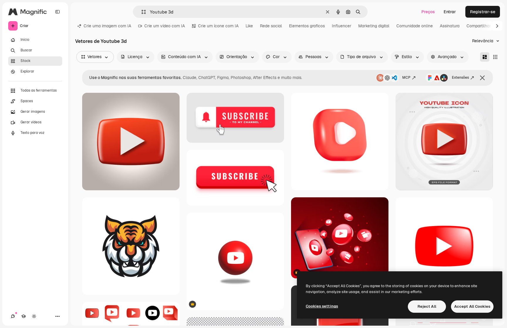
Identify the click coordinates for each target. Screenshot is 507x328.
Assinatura (449, 25)
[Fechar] (482, 77)
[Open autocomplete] (141, 12)
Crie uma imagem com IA (107, 25)
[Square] (495, 57)
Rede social (271, 25)
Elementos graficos (307, 25)
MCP (406, 77)
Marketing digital (373, 25)
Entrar (450, 11)
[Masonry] (484, 57)
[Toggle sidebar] (57, 11)
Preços (428, 11)
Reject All (427, 306)
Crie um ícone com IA (218, 25)
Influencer (341, 25)
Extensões (460, 77)
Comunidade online (414, 25)
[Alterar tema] (34, 316)
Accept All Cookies (472, 306)
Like (249, 25)
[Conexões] (13, 316)
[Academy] (23, 316)
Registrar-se (482, 11)
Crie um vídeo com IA (164, 25)
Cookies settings (322, 306)
